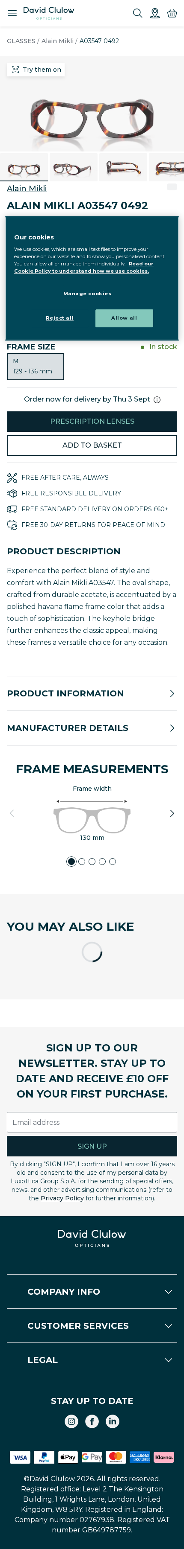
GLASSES (21, 41)
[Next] (172, 813)
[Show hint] (157, 399)
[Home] (49, 13)
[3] (92, 861)
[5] (112, 861)
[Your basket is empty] (172, 13)
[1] (71, 861)
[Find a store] (155, 13)
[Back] (12, 813)
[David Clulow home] (92, 1238)
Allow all (124, 318)
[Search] (138, 13)
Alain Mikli (58, 41)
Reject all (60, 318)
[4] (102, 861)
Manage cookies (87, 294)
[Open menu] (12, 13)
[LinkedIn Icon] (112, 1421)
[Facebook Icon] (92, 1421)
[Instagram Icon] (71, 1421)
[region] (92, 278)
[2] (81, 861)
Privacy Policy (62, 1198)
